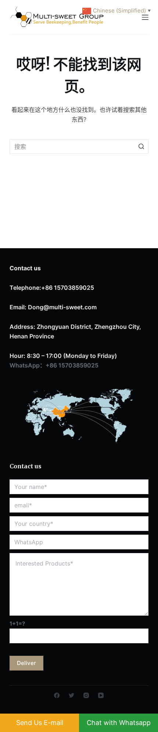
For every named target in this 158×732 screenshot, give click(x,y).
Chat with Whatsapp (119, 722)
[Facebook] (57, 695)
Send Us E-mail (39, 722)
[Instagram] (86, 695)
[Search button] (141, 146)
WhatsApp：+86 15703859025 (54, 365)
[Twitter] (71, 695)
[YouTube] (101, 695)
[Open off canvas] (145, 17)
